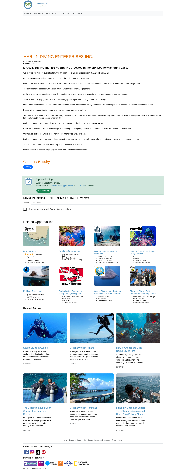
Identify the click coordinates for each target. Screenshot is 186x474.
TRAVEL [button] (27, 13)
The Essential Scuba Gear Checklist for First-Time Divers (37, 411)
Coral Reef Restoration (69, 251)
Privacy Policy (81, 440)
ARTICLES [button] (69, 13)
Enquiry (28, 167)
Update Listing (43, 191)
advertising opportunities (62, 185)
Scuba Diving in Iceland (82, 347)
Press (114, 440)
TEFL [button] (53, 13)
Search (90, 440)
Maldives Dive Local (32, 291)
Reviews (26, 202)
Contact (120, 440)
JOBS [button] (46, 13)
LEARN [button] (60, 13)
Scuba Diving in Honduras (83, 407)
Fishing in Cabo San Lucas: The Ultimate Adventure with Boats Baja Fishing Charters (131, 411)
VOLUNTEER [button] (37, 13)
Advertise (107, 440)
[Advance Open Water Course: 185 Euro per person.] (143, 277)
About (65, 440)
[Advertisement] (93, 32)
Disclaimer (72, 440)
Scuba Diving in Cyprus (35, 347)
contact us (80, 185)
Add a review (37, 202)
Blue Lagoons (29, 251)
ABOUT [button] (78, 13)
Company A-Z (98, 440)
